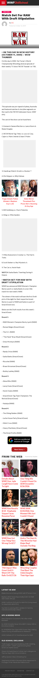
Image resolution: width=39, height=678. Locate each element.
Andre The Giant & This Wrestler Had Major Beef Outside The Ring (28, 542)
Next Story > (19, 449)
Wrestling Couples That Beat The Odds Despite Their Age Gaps (28, 572)
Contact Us (30, 671)
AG (12, 23)
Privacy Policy (10, 671)
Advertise (20, 671)
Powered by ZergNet (31, 456)
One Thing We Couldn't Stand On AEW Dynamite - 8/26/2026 (28, 482)
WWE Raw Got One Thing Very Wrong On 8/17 (8, 540)
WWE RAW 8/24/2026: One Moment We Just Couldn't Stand (27, 512)
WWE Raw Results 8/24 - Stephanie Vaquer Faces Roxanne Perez (10, 512)
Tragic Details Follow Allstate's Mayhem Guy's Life (10, 201)
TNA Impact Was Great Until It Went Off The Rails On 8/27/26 (9, 572)
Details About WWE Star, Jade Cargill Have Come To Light (10, 482)
